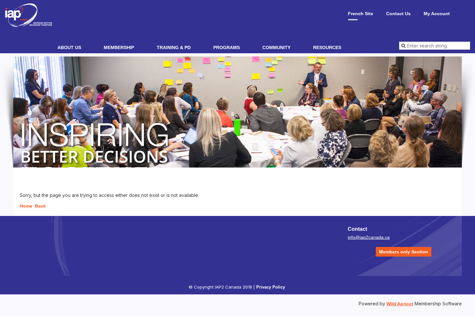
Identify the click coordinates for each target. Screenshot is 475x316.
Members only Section (403, 251)
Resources (327, 47)
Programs (226, 47)
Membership (119, 47)
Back (40, 206)
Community (276, 47)
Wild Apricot (399, 303)
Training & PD (174, 47)
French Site (360, 13)
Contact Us (398, 13)
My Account (437, 13)
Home (26, 206)
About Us (69, 47)
